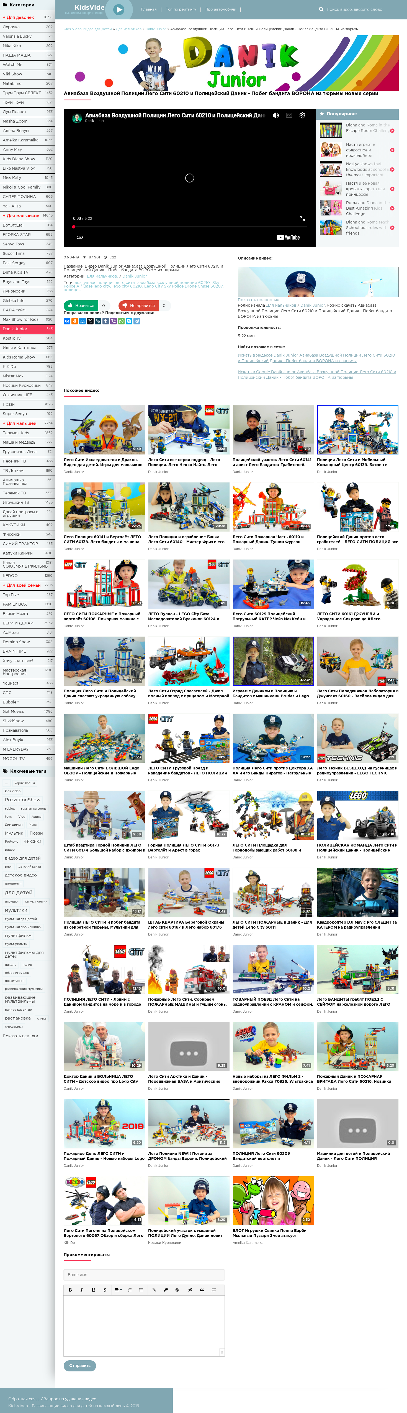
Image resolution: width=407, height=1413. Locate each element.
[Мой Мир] (82, 321)
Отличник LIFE (17, 395)
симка (41, 1018)
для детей (18, 892)
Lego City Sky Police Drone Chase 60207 (183, 286)
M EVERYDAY (16, 749)
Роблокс (11, 841)
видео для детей (23, 858)
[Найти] (321, 9)
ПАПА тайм (14, 310)
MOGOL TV (14, 759)
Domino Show (16, 642)
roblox (10, 808)
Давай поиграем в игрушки (20, 513)
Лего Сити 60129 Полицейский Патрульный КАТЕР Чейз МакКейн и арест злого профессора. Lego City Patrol (269, 617)
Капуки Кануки (18, 553)
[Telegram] (136, 321)
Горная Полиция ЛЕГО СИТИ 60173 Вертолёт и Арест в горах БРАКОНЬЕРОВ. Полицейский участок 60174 (187, 848)
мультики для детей (21, 919)
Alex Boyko (14, 740)
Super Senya (15, 414)
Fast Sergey (14, 263)
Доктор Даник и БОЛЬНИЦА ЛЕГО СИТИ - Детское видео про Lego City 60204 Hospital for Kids (101, 1079)
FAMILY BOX (15, 604)
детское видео (21, 875)
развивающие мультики (24, 989)
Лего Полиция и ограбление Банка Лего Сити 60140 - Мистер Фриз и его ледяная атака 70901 (186, 540)
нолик (27, 965)
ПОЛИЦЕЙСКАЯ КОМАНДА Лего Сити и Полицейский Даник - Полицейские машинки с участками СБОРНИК (357, 848)
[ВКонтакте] (67, 321)
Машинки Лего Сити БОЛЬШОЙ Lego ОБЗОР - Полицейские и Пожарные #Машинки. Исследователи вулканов (101, 771)
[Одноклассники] (74, 321)
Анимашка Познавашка (15, 482)
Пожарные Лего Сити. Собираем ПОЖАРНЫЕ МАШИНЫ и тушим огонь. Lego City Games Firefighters (187, 1002)
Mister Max (13, 376)
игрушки (12, 901)
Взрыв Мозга (15, 614)
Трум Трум (13, 102)
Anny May (12, 149)
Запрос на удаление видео (70, 1399)
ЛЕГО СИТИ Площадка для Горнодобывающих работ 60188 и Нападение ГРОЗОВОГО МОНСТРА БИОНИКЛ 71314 (268, 848)
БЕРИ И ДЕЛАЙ (18, 623)
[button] (70, 1290)
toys (8, 816)
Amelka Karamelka (20, 140)
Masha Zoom (15, 121)
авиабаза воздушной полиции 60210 (173, 282)
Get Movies (13, 711)
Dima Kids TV (16, 272)
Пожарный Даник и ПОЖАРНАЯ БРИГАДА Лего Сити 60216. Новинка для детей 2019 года (354, 1079)
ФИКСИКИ (32, 841)
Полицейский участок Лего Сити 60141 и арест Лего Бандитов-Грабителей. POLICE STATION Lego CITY (272, 462)
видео (10, 849)
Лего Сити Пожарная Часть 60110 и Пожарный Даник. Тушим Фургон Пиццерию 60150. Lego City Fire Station (272, 540)
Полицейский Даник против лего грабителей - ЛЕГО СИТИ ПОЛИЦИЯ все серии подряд (357, 540)
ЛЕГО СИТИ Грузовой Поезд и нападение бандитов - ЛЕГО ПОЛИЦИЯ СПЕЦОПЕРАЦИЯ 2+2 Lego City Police (187, 771)
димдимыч (13, 883)
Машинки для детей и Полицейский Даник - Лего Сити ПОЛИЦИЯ (353, 1156)
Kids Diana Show (19, 159)
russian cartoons (34, 808)
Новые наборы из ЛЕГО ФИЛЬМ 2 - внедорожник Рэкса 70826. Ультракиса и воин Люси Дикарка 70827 (273, 1079)
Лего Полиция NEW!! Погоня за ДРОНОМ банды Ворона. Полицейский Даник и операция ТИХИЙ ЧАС (187, 1156)
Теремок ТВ (14, 493)
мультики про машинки (23, 927)
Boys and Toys (16, 282)
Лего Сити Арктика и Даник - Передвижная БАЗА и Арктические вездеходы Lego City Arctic (184, 1079)
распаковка (18, 1018)
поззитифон (14, 981)
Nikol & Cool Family (21, 187)
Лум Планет (14, 112)
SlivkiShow (13, 721)
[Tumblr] (105, 321)
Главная (149, 9)
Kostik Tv (11, 338)
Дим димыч (13, 825)
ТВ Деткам (13, 470)
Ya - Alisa (12, 206)
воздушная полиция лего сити (105, 282)
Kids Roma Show (19, 357)
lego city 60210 (127, 286)
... (6, 783)
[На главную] (98, 9)
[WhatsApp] (121, 321)
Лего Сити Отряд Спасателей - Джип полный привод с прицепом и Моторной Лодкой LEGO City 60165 (188, 694)
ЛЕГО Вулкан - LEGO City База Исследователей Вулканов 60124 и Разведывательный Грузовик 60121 (183, 617)
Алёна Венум (16, 131)
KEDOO (10, 576)
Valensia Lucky (17, 36)
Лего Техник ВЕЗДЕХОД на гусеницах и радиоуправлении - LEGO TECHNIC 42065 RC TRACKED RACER (357, 771)
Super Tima (14, 253)
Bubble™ (11, 702)
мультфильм (18, 935)
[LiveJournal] (98, 321)
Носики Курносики (22, 385)
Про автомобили (220, 9)
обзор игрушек (17, 973)
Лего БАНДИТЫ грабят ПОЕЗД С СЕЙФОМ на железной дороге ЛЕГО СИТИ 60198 (353, 1002)
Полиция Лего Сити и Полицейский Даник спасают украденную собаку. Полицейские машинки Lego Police (100, 694)
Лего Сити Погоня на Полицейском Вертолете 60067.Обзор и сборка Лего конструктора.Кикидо (103, 1233)
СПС (7, 693)
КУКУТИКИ (14, 525)
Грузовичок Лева (20, 452)
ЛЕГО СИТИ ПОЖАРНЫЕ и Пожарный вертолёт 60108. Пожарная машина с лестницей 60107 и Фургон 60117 (102, 617)
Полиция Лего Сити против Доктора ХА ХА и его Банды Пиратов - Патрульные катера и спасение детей (273, 771)
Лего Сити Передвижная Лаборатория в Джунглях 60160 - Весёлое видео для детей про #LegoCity (357, 694)
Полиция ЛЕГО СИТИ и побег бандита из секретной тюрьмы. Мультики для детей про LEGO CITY (102, 925)
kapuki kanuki (25, 783)
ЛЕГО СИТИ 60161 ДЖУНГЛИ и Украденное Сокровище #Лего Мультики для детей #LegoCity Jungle (355, 617)
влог (8, 866)
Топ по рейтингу (181, 9)
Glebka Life (13, 301)
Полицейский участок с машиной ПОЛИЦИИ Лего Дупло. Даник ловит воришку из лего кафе (185, 1233)
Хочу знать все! (18, 661)
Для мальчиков (281, 305)
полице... (72, 290)
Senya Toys (13, 244)
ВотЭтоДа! (13, 225)
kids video (12, 791)
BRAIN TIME (14, 651)
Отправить (80, 1366)
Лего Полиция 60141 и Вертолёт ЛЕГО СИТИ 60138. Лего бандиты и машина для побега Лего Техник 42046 (102, 540)
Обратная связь (24, 1399)
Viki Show (12, 74)
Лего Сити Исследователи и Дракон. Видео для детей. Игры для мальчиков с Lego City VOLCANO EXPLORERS (103, 462)
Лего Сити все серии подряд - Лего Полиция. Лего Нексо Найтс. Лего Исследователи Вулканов (184, 462)
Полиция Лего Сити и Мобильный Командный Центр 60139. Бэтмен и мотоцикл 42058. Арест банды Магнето (357, 462)
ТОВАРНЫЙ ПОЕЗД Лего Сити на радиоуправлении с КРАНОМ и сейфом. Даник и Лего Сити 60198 (273, 1002)
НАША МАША (17, 55)
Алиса (36, 816)
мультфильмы (16, 944)
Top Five (11, 595)
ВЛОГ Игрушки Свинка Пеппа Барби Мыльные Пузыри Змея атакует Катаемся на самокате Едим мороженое (273, 1233)
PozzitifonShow (22, 800)
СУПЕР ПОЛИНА (19, 197)
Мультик (14, 833)
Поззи (9, 404)
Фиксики (11, 534)
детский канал (30, 866)
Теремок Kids (16, 433)
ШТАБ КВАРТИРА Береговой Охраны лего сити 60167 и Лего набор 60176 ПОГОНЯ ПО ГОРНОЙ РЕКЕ (186, 925)
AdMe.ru (11, 632)
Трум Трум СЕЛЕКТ (22, 93)
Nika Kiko (12, 46)
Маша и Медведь (19, 442)
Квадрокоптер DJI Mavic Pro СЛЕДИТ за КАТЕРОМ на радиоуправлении (357, 925)
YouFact (11, 683)
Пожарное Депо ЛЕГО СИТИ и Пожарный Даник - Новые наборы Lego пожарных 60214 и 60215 (104, 1156)
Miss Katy (12, 178)
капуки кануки (36, 901)
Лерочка (11, 27)
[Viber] (113, 321)
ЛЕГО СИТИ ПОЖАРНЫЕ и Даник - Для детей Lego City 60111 (272, 925)
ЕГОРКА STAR (17, 235)
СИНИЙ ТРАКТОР (20, 544)
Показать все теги (20, 1036)
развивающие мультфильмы (20, 999)
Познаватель (15, 730)
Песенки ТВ (14, 461)
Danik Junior (15, 329)
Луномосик (14, 291)
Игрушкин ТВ (16, 502)
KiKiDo (9, 367)
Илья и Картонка (19, 348)
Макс (33, 825)
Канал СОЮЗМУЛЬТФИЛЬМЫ (26, 564)
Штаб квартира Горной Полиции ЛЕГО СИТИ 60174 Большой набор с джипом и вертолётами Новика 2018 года (104, 848)
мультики (16, 910)
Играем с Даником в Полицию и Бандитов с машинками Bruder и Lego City (271, 694)
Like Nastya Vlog (19, 168)
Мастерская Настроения (15, 672)
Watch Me (12, 65)
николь (10, 965)
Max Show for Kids (20, 319)
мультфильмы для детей (24, 954)
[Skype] (129, 321)
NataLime (12, 83)
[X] (90, 321)
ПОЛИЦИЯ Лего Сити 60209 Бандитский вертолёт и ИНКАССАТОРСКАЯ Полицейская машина (267, 1156)
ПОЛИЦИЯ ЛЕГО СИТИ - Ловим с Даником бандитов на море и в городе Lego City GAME (102, 1002)
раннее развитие (18, 1009)
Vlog (21, 816)
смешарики (14, 1026)
